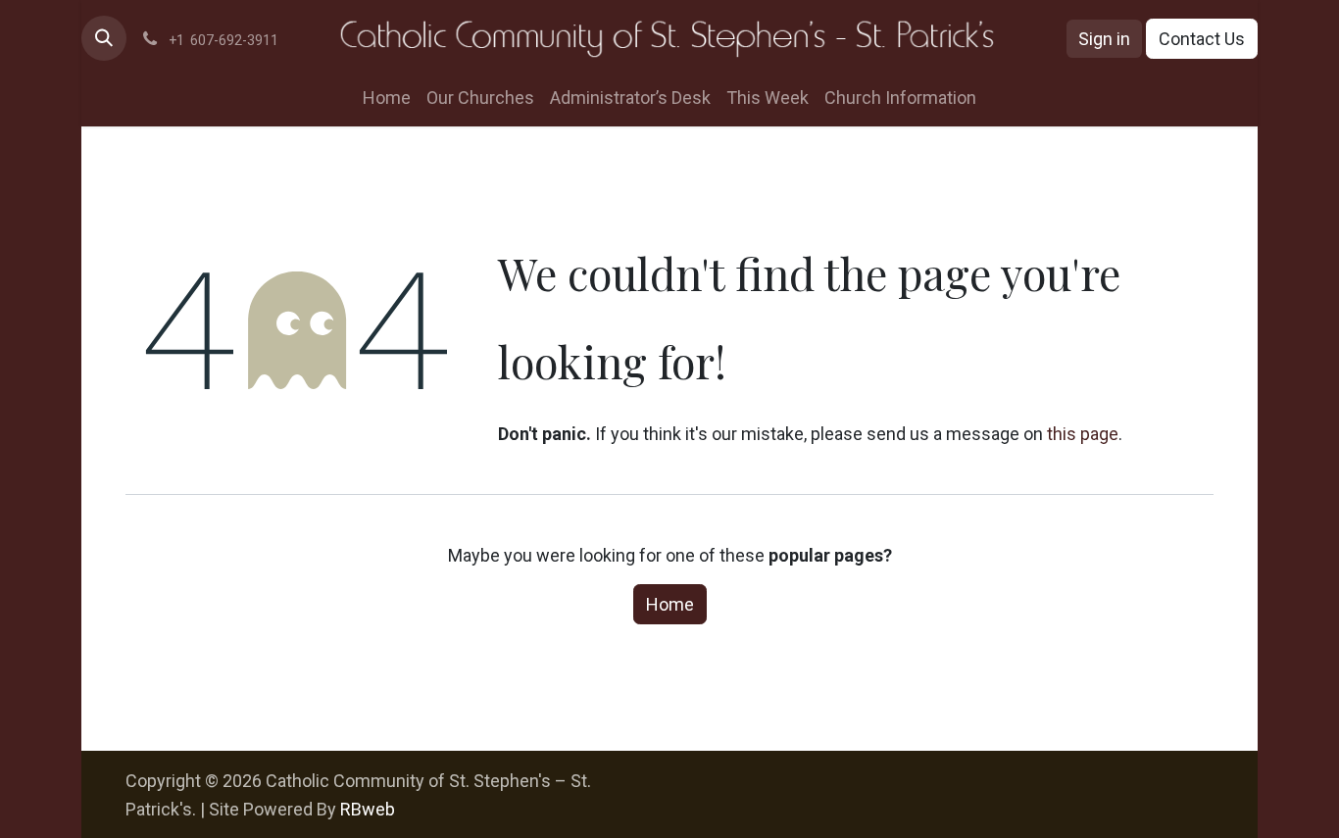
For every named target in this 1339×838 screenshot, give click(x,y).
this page (1082, 433)
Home (670, 604)
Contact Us (1202, 38)
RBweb (367, 809)
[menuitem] (387, 97)
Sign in (1104, 38)
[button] (103, 38)
